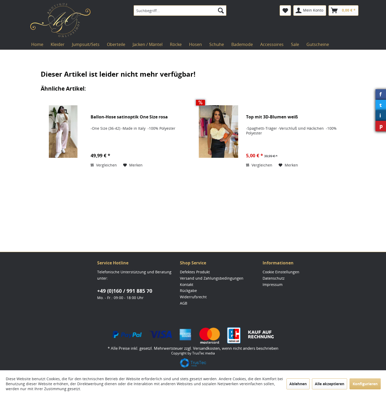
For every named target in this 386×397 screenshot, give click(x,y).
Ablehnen (298, 383)
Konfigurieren (365, 383)
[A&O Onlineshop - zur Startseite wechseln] (60, 20)
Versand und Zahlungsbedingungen (211, 278)
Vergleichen (106, 165)
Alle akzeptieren (329, 383)
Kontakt (186, 284)
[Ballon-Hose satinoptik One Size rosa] (63, 131)
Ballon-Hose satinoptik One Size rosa (129, 117)
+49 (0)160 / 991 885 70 (124, 291)
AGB (183, 303)
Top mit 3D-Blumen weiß (272, 117)
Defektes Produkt (195, 271)
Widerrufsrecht (193, 296)
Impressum (273, 284)
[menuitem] (180, 10)
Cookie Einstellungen (281, 271)
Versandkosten (206, 348)
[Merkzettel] (285, 10)
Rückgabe (188, 290)
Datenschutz (274, 278)
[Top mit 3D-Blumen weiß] (218, 131)
